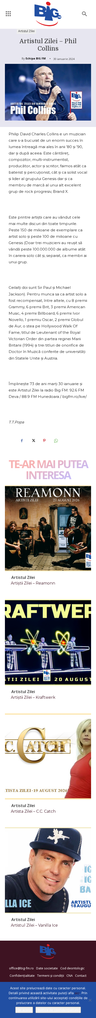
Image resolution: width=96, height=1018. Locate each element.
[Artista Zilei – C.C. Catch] (48, 756)
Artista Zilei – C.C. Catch (33, 811)
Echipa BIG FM (36, 58)
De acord (24, 1010)
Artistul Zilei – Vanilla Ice (34, 925)
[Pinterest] (44, 441)
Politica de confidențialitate (58, 1010)
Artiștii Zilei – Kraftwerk (33, 697)
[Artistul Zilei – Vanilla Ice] (48, 870)
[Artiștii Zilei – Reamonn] (48, 528)
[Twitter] (33, 441)
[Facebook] (22, 441)
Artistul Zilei (26, 31)
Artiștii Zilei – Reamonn (33, 583)
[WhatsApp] (56, 441)
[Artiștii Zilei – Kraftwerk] (48, 642)
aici (77, 993)
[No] (89, 1000)
